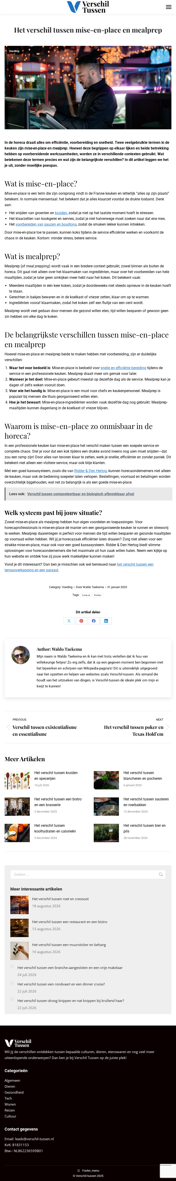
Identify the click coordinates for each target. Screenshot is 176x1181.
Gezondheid (14, 1092)
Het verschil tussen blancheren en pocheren (143, 776)
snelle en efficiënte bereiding (123, 368)
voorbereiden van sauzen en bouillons (46, 224)
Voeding (14, 51)
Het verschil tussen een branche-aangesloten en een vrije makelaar (70, 967)
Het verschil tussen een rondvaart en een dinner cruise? (61, 984)
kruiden (61, 213)
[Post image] (17, 780)
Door (90, 587)
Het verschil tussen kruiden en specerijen (56, 776)
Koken (98, 595)
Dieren (10, 1086)
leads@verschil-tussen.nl (34, 1139)
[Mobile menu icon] (168, 7)
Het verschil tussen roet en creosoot (60, 898)
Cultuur (10, 1116)
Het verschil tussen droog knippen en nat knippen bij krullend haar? (70, 1000)
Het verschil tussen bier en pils (145, 828)
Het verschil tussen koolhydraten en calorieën (55, 828)
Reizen (10, 1110)
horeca (86, 595)
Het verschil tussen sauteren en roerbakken (146, 802)
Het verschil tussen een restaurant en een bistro (69, 921)
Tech (8, 1098)
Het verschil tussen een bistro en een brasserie (58, 802)
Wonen (10, 1104)
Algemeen (12, 1080)
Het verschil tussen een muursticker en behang (69, 944)
